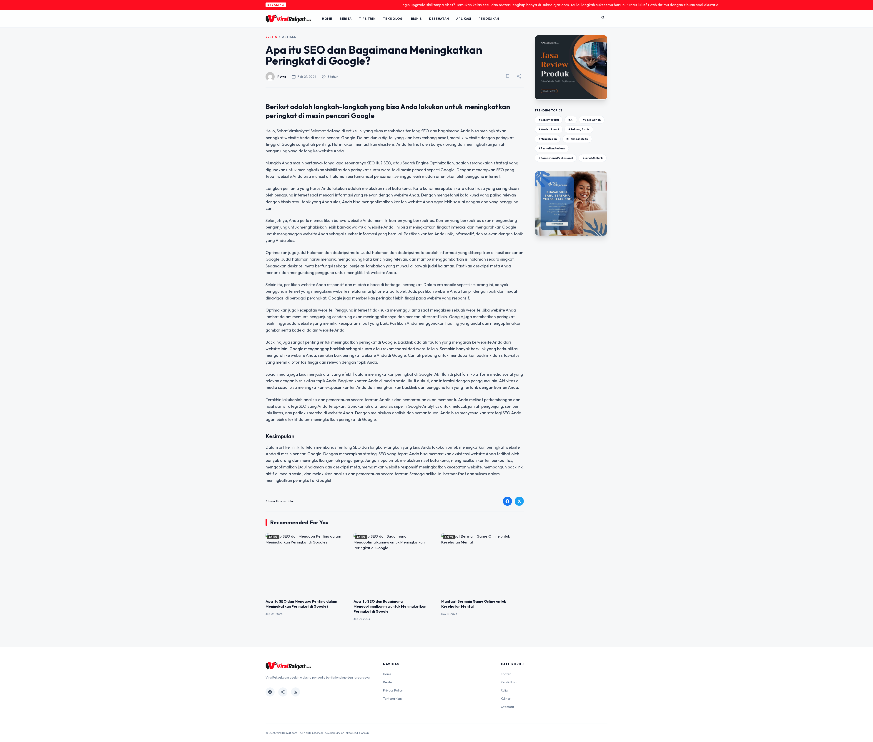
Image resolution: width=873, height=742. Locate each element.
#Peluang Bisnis (578, 129)
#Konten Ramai (549, 129)
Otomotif (507, 707)
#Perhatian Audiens (552, 148)
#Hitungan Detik (577, 139)
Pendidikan (489, 19)
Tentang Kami (392, 699)
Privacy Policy (393, 690)
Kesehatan (439, 19)
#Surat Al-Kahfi (592, 158)
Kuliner (506, 699)
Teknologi (393, 19)
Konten (506, 674)
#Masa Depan (548, 139)
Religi (504, 690)
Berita (346, 19)
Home (327, 19)
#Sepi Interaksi (549, 119)
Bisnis (416, 19)
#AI (570, 119)
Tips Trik (367, 19)
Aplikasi (463, 19)
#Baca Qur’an (592, 119)
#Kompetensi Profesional (556, 158)
